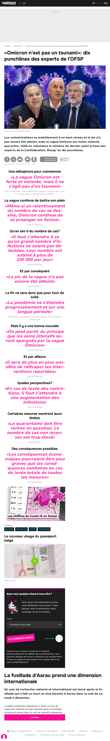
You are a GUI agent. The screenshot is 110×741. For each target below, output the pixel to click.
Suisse (7, 46)
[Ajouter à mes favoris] (34, 159)
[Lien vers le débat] (27, 159)
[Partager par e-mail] (20, 159)
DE (93, 3)
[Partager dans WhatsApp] (13, 159)
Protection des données (52, 734)
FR (100, 3)
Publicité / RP (68, 731)
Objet (9, 618)
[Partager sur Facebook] (7, 159)
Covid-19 (18, 46)
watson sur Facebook (46, 731)
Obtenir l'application (20, 731)
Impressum (97, 731)
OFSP (33, 529)
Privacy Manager (76, 734)
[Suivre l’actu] (64, 159)
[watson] (9, 3)
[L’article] (55, 696)
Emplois (83, 731)
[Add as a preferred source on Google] (48, 159)
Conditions (30, 734)
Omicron (44, 529)
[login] (4, 737)
